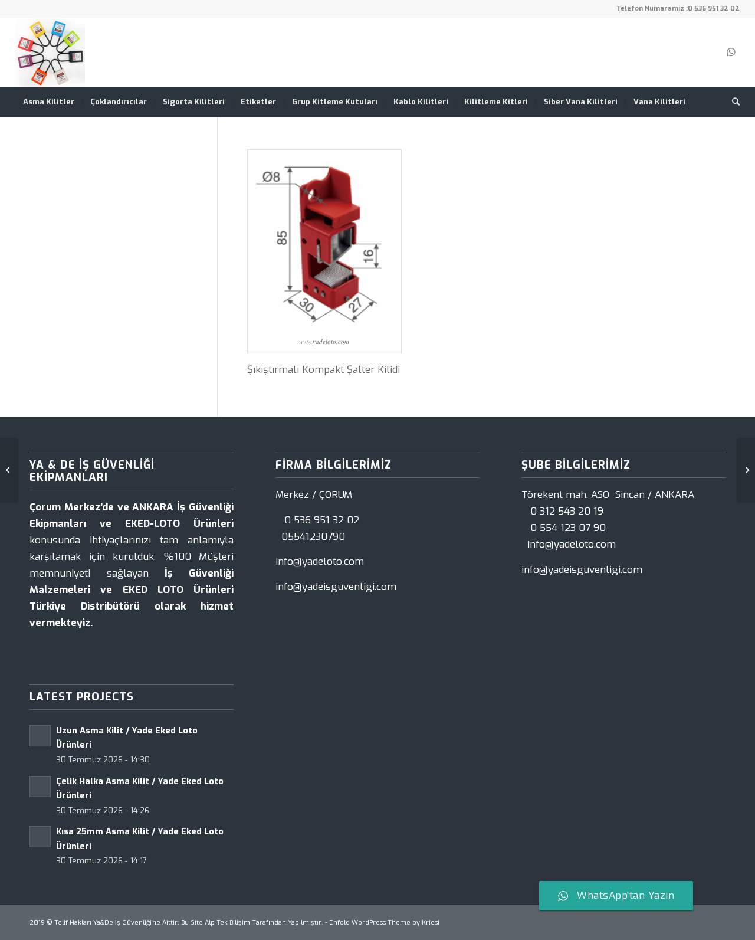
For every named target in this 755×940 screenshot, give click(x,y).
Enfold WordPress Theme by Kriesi (384, 922)
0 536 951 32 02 (714, 8)
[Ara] (732, 102)
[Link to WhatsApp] (731, 52)
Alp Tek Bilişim (227, 922)
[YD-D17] (9, 470)
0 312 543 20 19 (566, 511)
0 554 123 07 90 (568, 528)
